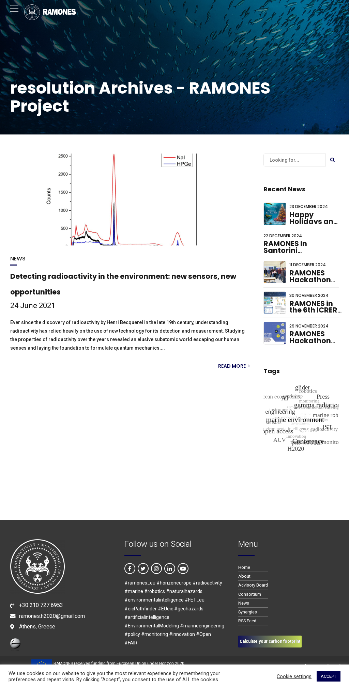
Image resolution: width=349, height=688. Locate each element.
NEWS (18, 258)
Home (244, 567)
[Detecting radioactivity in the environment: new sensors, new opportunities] (130, 199)
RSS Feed (247, 620)
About (244, 576)
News (243, 603)
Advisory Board (253, 585)
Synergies (247, 611)
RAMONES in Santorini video (285, 250)
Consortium (249, 594)
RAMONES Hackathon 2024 (310, 340)
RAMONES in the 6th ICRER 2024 (313, 310)
